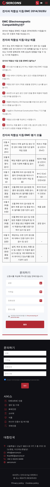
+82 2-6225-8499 (15, 459)
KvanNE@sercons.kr (16, 456)
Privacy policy (17, 483)
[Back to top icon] (24, 485)
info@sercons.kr (14, 452)
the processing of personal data (30, 380)
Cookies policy (32, 483)
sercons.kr (11, 462)
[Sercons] (12, 3)
